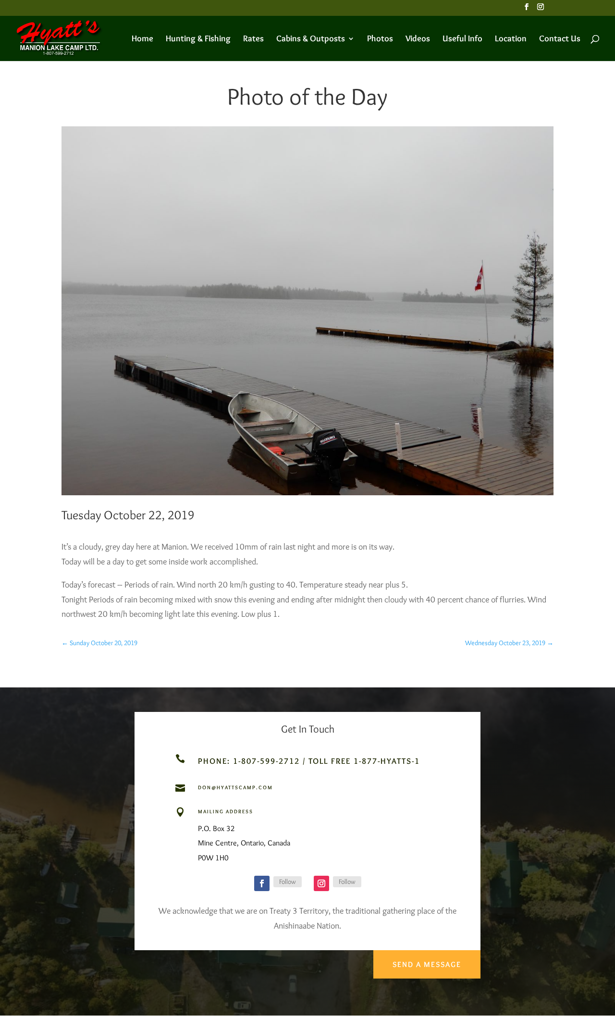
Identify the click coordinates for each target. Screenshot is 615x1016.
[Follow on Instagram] (321, 883)
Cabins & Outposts (310, 39)
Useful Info (462, 39)
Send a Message (427, 964)
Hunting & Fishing (198, 39)
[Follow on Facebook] (262, 883)
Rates (253, 39)
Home (142, 39)
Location (511, 39)
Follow (287, 881)
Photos (380, 39)
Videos (418, 39)
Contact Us (559, 39)
